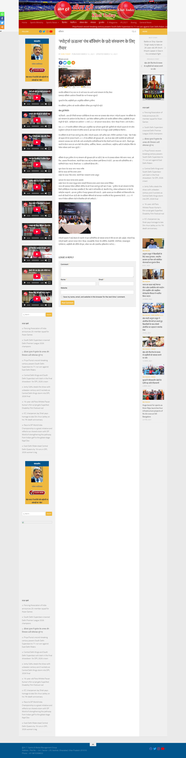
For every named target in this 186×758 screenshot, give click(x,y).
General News (146, 22)
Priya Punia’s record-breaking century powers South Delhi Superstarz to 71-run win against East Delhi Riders (153, 156)
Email (101, 279)
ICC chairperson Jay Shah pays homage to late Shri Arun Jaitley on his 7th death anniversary (36, 416)
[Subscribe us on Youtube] (51, 31)
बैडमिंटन (73, 22)
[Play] (25, 104)
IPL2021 (124, 22)
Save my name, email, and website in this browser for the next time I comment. (94, 297)
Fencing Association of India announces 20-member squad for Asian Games (35, 331)
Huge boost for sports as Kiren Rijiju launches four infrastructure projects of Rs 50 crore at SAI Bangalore (153, 411)
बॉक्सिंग (61, 31)
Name (64, 279)
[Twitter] (65, 63)
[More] (73, 63)
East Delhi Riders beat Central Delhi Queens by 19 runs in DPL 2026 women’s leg (35, 449)
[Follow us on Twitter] (44, 31)
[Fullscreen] (49, 104)
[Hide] (1, 31)
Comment (65, 264)
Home (24, 22)
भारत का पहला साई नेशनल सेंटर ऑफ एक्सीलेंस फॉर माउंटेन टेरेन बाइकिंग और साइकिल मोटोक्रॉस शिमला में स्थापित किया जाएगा (153, 290)
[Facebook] (61, 63)
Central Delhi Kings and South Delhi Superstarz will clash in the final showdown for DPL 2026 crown (37, 378)
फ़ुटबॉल (101, 22)
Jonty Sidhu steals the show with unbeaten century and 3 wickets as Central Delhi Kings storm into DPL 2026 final (153, 192)
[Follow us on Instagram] (47, 31)
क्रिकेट (64, 22)
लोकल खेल (83, 22)
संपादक (93, 22)
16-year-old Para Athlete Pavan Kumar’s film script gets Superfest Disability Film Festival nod (36, 405)
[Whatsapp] (69, 63)
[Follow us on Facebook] (40, 31)
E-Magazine (112, 22)
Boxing (134, 22)
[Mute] (46, 104)
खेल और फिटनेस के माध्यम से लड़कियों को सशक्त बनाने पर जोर (152, 355)
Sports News (51, 22)
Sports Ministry (36, 22)
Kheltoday (66, 54)
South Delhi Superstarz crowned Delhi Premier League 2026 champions (36, 343)
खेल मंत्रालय (146, 251)
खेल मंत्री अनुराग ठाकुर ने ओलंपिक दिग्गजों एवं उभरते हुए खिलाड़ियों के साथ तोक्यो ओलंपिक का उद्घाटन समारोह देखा (153, 324)
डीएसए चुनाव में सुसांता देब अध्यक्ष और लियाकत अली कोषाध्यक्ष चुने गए (152, 142)
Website (64, 288)
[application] (37, 97)
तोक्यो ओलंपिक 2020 (157, 315)
